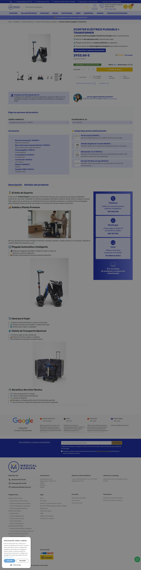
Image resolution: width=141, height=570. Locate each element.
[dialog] (16, 552)
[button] (16, 565)
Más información (8, 557)
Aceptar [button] (9, 561)
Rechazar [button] (22, 561)
